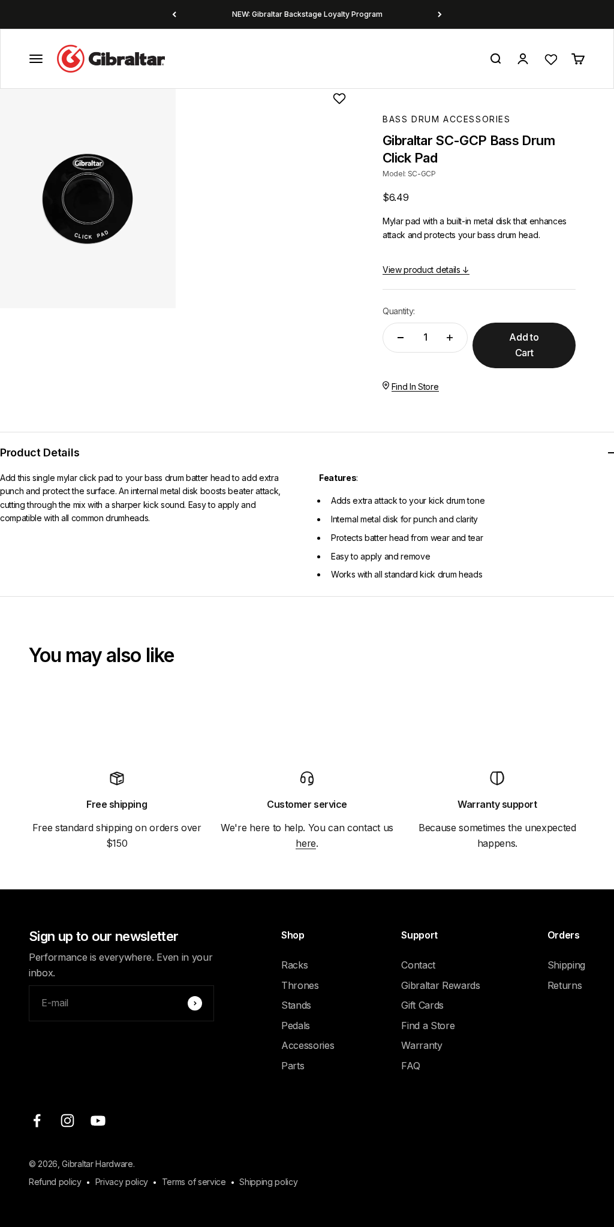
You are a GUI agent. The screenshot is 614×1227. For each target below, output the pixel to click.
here (306, 843)
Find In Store (415, 386)
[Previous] (174, 14)
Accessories (307, 1045)
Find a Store (428, 1025)
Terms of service (194, 1182)
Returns (564, 985)
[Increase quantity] (449, 337)
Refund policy (55, 1182)
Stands (296, 1005)
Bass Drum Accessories (447, 119)
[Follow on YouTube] (98, 1120)
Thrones (300, 985)
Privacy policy (122, 1182)
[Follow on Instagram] (67, 1120)
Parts (292, 1066)
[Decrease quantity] (400, 337)
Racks (294, 965)
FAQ (410, 1066)
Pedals (295, 1025)
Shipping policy (268, 1182)
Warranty (421, 1045)
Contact (418, 965)
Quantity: (399, 311)
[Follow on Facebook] (37, 1120)
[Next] (440, 14)
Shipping (566, 965)
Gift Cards (422, 1005)
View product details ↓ (426, 269)
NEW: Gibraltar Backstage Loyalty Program (307, 14)
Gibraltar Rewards (440, 985)
